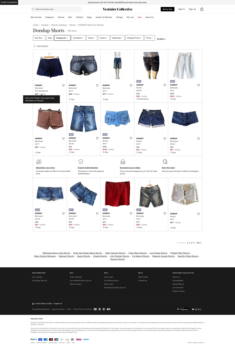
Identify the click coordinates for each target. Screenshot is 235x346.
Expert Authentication (88, 167)
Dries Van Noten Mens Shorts (87, 253)
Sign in (181, 9)
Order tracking (76, 277)
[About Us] (155, 17)
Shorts (72, 24)
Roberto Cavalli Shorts (163, 256)
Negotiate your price (45, 167)
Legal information (58, 309)
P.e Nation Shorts (140, 256)
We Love (130, 17)
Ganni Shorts (83, 256)
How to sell (108, 277)
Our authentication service (80, 280)
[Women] (66, 17)
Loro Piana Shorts (158, 253)
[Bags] (93, 17)
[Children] (85, 17)
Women (61, 17)
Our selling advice (111, 280)
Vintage (119, 17)
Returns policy (75, 284)
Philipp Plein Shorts (180, 253)
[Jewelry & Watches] (114, 17)
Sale (140, 17)
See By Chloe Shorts (188, 256)
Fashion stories (178, 291)
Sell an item (167, 9)
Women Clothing (59, 24)
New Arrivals (36, 17)
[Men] (74, 17)
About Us (149, 17)
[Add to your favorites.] (63, 85)
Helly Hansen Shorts (115, 253)
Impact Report (178, 284)
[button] (202, 9)
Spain (68, 343)
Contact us (142, 280)
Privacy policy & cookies (82, 309)
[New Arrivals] (43, 17)
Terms (69, 309)
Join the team (177, 287)
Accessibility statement (41, 309)
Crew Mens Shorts (137, 253)
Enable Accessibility (9, 2)
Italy (73, 343)
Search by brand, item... (45, 9)
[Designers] (56, 17)
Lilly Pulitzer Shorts (119, 256)
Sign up (192, 9)
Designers (49, 17)
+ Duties (42, 94)
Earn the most (168, 167)
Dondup (44, 24)
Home (35, 24)
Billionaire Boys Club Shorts (56, 253)
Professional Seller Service (115, 287)
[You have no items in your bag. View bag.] (202, 9)
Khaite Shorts (100, 256)
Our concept (37, 277)
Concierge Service (39, 280)
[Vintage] (125, 17)
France (33, 343)
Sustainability (177, 280)
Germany (62, 343)
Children (79, 17)
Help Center (143, 277)
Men (70, 17)
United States (53, 343)
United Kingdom (42, 343)
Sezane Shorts (117, 259)
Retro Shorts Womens (45, 256)
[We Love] (136, 17)
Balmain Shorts (66, 256)
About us (176, 277)
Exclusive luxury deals (130, 167)
